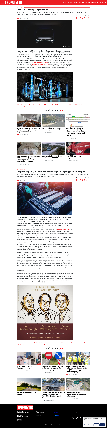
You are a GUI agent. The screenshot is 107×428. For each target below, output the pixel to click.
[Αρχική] (14, 2)
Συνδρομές (19, 419)
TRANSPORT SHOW (77, 2)
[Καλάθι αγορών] (102, 2)
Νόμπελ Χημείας (48, 342)
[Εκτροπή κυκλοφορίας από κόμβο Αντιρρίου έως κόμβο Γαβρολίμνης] (78, 384)
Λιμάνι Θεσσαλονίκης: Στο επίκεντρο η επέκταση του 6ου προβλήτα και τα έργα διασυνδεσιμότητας (77, 369)
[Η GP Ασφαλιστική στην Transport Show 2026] (29, 358)
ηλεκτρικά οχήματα (22, 344)
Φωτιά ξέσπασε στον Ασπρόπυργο (73, 157)
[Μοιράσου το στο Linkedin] (80, 18)
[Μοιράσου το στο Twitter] (78, 18)
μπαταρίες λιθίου (69, 342)
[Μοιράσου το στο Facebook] (76, 18)
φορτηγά (32, 104)
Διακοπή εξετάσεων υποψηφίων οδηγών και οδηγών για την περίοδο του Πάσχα (28, 130)
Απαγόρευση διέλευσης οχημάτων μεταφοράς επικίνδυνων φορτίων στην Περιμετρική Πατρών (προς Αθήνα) (75, 132)
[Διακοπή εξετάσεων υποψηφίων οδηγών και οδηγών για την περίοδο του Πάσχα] (29, 120)
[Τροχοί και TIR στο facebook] (73, 418)
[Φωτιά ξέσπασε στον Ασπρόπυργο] (78, 148)
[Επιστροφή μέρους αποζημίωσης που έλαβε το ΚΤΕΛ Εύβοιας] (53, 148)
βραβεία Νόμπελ (33, 342)
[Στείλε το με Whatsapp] (88, 18)
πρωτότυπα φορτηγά (64, 104)
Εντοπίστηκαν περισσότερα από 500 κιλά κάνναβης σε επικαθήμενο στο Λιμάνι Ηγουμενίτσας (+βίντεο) (28, 159)
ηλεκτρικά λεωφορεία (32, 344)
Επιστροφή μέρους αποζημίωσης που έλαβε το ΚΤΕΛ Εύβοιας (53, 157)
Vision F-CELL (55, 104)
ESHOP (71, 2)
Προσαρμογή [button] (86, 424)
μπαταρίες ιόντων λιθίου (59, 342)
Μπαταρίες (76, 342)
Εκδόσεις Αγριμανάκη (40, 412)
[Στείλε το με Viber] (86, 18)
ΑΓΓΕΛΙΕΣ (99, 2)
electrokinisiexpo (52, 344)
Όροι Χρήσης (19, 420)
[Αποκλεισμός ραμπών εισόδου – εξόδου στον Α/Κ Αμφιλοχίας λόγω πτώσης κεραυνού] (53, 358)
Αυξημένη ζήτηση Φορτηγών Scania (27, 393)
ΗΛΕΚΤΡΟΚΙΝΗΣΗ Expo (40, 414)
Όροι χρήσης (61, 424)
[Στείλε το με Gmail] (84, 18)
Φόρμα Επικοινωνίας (21, 418)
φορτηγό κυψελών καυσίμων (76, 104)
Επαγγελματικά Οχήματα (23, 104)
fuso (84, 104)
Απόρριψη (96, 424)
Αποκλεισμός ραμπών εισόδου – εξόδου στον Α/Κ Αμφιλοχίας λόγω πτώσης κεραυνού (53, 368)
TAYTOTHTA (38, 415)
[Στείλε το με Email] (82, 18)
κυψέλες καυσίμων (47, 104)
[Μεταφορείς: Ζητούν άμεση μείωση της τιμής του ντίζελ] (53, 120)
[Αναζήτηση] (105, 2)
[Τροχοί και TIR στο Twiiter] (80, 418)
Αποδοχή (102, 424)
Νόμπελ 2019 (41, 342)
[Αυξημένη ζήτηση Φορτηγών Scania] (29, 384)
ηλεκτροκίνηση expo (42, 344)
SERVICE (84, 2)
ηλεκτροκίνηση (38, 104)
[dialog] (95, 422)
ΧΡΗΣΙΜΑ (88, 2)
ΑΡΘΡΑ (64, 2)
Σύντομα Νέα (21, 7)
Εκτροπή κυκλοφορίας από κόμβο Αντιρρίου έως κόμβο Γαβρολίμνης (76, 394)
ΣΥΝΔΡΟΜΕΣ (93, 2)
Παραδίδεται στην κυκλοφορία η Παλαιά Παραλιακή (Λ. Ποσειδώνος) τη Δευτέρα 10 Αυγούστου (53, 395)
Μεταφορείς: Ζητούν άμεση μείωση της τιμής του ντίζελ (52, 129)
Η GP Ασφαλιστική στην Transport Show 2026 (25, 367)
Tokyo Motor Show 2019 (28, 106)
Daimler (19, 106)
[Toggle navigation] (2, 2)
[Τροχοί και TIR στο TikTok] (77, 418)
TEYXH (67, 2)
